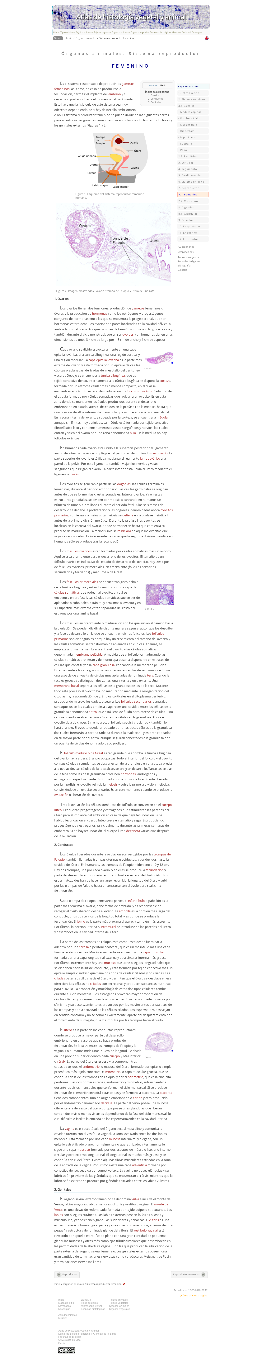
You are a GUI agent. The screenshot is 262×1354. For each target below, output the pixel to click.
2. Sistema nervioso (191, 99)
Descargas (197, 32)
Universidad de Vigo (69, 1339)
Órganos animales (121, 32)
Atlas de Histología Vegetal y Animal (78, 1330)
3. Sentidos (186, 162)
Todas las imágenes (189, 261)
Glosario (182, 269)
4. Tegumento (187, 169)
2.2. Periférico (187, 156)
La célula (86, 1299)
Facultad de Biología (69, 1336)
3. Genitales (154, 102)
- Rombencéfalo (189, 118)
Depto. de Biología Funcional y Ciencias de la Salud (87, 1333)
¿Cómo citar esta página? (194, 1295)
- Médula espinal (189, 112)
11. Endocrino (187, 232)
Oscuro (58, 38)
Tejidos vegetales (102, 32)
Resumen (153, 85)
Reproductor (69, 1274)
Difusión (62, 1318)
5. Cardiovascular (190, 175)
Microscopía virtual (181, 32)
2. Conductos (155, 98)
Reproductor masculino (187, 1274)
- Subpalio (185, 143)
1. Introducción (188, 93)
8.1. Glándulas (188, 213)
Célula (56, 32)
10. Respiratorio (189, 226)
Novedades (64, 1305)
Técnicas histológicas (160, 32)
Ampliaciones (186, 252)
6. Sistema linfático (191, 181)
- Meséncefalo (187, 124)
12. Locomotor (188, 239)
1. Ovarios (153, 95)
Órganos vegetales (140, 32)
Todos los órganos (188, 257)
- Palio (182, 150)
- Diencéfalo (186, 131)
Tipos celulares (67, 32)
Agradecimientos (67, 1314)
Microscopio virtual (91, 1305)
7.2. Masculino (188, 201)
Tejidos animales (84, 32)
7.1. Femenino (188, 194)
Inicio (69, 38)
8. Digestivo (186, 207)
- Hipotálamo (187, 137)
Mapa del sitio (66, 1302)
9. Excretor (185, 220)
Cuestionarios (186, 246)
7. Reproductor (188, 188)
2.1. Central (186, 105)
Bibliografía (184, 265)
